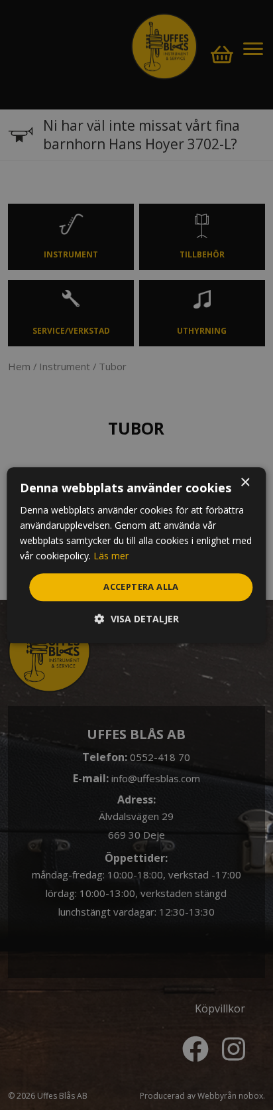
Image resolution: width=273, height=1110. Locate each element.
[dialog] (136, 555)
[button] (137, 618)
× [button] (245, 483)
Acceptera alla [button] (141, 587)
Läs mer (111, 555)
